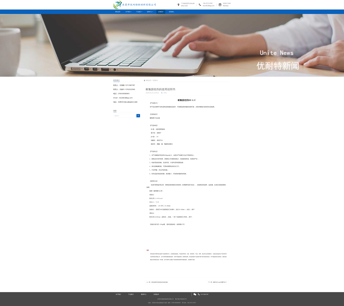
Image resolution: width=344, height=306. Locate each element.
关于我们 (128, 12)
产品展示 (138, 12)
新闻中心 (149, 12)
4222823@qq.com (208, 6)
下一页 (217, 282)
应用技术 (160, 12)
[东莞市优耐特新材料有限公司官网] (135, 4)
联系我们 (171, 12)
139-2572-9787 (208, 3)
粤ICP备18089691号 (181, 299)
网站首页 (117, 12)
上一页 (157, 282)
